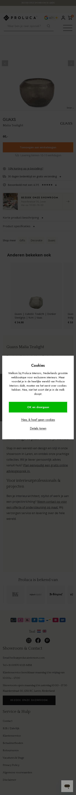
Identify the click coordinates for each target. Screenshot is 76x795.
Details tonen (38, 428)
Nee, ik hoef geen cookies (38, 420)
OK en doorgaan (38, 407)
